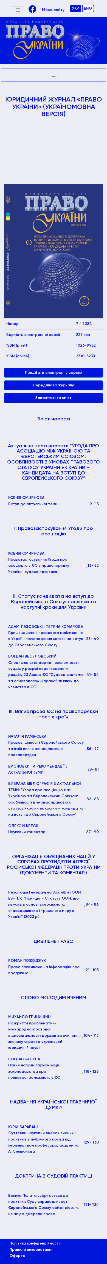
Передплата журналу (53, 385)
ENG (88, 8)
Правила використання (31, 1250)
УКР (75, 8)
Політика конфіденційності (35, 1243)
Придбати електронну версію (53, 373)
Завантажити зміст (53, 398)
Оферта (17, 1256)
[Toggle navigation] (18, 9)
